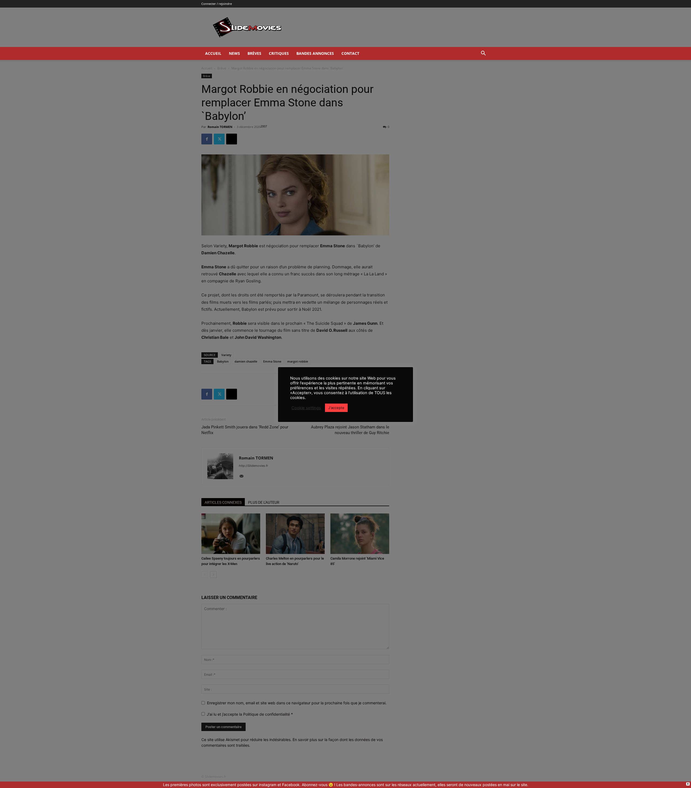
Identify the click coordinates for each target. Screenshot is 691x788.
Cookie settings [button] (306, 407)
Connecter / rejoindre (216, 4)
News (234, 53)
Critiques (279, 53)
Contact (350, 53)
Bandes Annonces (315, 53)
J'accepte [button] (336, 407)
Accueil (213, 53)
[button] (483, 53)
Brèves (254, 53)
